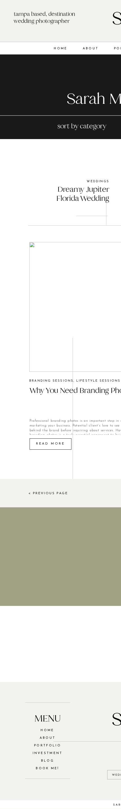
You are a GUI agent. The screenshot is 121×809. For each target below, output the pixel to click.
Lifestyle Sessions (98, 380)
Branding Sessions (51, 380)
